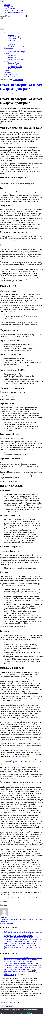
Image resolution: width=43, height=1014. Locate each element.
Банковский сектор (11, 33)
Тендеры (7, 70)
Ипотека (11, 35)
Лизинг (11, 42)
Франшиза (12, 57)
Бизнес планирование (16, 59)
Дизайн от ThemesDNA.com (10, 1002)
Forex (6, 61)
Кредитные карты (14, 37)
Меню (2, 1)
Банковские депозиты (16, 46)
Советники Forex (14, 69)
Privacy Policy (9, 7)
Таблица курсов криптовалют (14, 10)
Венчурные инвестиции (17, 52)
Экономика (8, 72)
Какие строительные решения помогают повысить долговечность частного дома (22, 944)
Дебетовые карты (14, 38)
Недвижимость (9, 76)
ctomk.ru (3, 22)
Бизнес (6, 53)
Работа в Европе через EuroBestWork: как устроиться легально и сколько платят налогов (23, 933)
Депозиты (11, 44)
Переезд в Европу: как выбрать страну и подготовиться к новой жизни (18, 937)
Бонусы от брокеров (15, 65)
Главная (7, 5)
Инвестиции (8, 48)
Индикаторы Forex (15, 67)
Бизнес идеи (12, 55)
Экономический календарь (13, 12)
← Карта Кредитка (6, 923)
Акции (10, 50)
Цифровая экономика (11, 74)
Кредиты (11, 40)
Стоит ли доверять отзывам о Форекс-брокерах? (21, 87)
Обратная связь (9, 8)
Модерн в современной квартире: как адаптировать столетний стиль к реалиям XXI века (22, 940)
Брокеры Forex (13, 63)
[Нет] (31, 1013)
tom (1, 94)
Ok (29, 1013)
